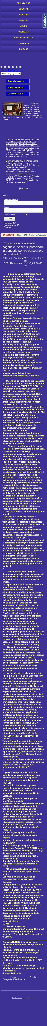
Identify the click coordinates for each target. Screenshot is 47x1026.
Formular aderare (15, 87)
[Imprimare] (16, 263)
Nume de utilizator (11, 200)
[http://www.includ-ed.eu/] (23, 188)
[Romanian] (2, 70)
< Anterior (13, 977)
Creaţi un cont (9, 227)
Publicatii (23, 32)
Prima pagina (23, 3)
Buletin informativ (23, 38)
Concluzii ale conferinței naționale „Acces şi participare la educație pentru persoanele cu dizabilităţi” (23, 249)
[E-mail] (25, 263)
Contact (23, 49)
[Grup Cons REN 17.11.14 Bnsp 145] (23, 110)
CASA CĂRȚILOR (15, 94)
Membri (23, 26)
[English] (5, 70)
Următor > (34, 977)
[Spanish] (21, 70)
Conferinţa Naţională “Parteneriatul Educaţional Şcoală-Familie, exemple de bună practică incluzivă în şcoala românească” (22, 164)
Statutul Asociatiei (16, 81)
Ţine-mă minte (9, 214)
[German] (13, 70)
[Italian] (17, 70)
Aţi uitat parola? (10, 223)
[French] (9, 70)
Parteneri (23, 43)
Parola (6, 207)
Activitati (23, 15)
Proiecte (23, 20)
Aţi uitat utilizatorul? (11, 225)
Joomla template (17, 998)
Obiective (23, 9)
